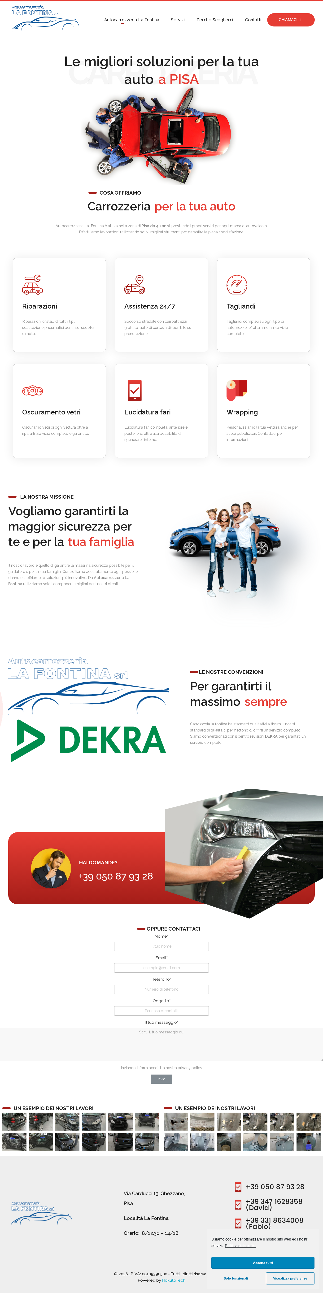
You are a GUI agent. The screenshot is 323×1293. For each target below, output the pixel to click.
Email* (161, 957)
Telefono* (161, 979)
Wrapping (242, 412)
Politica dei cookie (240, 1246)
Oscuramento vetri (51, 412)
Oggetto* (161, 1000)
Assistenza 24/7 (149, 306)
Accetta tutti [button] (263, 1263)
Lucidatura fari (147, 412)
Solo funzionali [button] (236, 1278)
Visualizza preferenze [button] (290, 1278)
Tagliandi (241, 306)
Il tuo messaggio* (161, 1022)
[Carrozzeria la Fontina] (43, 19)
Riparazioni (39, 306)
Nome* (161, 936)
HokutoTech (173, 1280)
